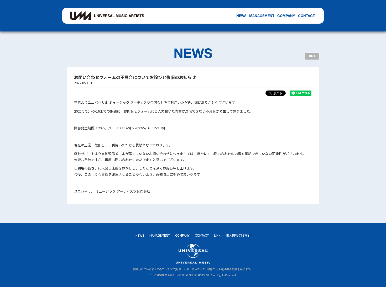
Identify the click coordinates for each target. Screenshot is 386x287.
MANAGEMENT (261, 16)
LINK (217, 235)
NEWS (241, 16)
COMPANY (286, 16)
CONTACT (306, 16)
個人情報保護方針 (238, 235)
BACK (312, 56)
